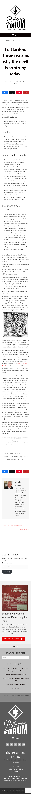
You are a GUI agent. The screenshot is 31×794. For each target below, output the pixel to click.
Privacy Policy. (20, 792)
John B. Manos (15, 40)
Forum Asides (20, 454)
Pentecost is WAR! (15, 688)
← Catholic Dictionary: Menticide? (12, 526)
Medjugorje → (24, 529)
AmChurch (15, 457)
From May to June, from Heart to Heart (15, 675)
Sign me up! (7, 572)
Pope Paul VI (19, 459)
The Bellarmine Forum (17, 438)
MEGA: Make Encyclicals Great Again (15, 684)
